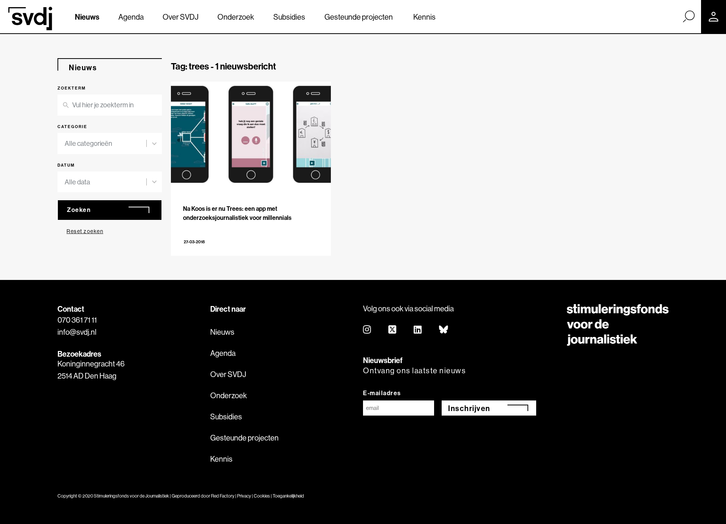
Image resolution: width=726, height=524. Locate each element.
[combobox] (105, 143)
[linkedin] (418, 330)
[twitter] (392, 330)
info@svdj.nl (76, 332)
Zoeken (79, 209)
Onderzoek (235, 17)
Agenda (131, 17)
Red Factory (222, 496)
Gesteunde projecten (358, 17)
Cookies (262, 496)
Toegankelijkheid (288, 496)
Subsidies (289, 17)
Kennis (424, 17)
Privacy (244, 496)
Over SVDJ (181, 17)
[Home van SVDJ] (30, 18)
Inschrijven (469, 408)
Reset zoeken (85, 231)
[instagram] (367, 330)
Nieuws (87, 17)
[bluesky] (444, 330)
